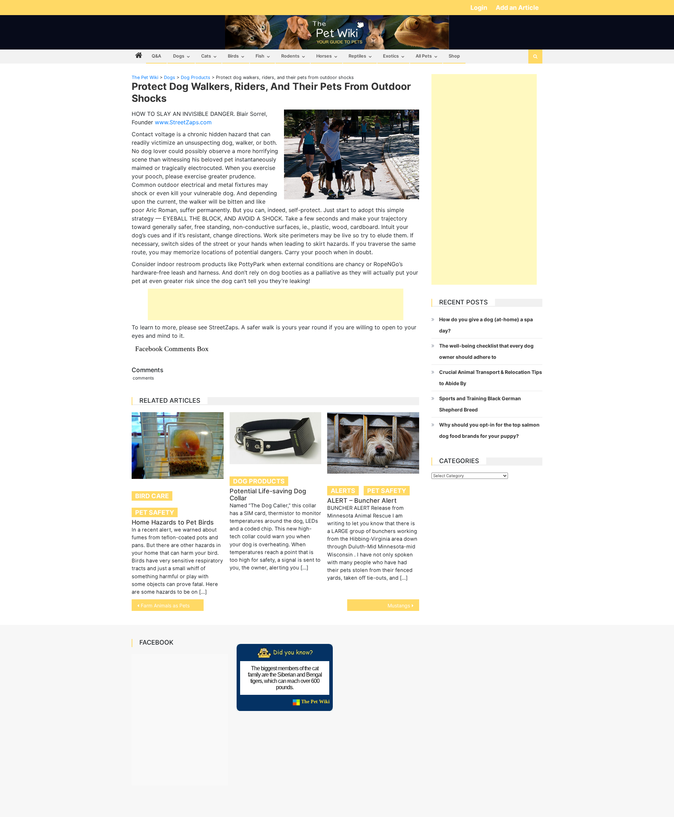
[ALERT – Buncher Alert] (373, 443)
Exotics (391, 56)
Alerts (343, 490)
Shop (454, 56)
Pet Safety (154, 512)
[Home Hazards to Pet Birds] (178, 445)
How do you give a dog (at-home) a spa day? (486, 325)
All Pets (424, 56)
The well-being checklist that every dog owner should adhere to (486, 351)
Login (479, 7)
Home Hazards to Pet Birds (173, 522)
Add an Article (517, 7)
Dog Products (259, 481)
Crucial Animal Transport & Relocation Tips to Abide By (490, 377)
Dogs (178, 56)
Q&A (156, 56)
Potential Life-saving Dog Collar (268, 494)
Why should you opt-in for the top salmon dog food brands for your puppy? (489, 430)
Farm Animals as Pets (165, 605)
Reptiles (357, 56)
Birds (233, 56)
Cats (206, 56)
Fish (260, 56)
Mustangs (399, 605)
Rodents (290, 56)
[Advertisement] (275, 304)
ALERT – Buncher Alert (362, 500)
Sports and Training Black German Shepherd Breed (480, 404)
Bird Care (152, 496)
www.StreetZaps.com (183, 122)
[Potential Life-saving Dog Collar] (276, 438)
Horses (324, 56)
